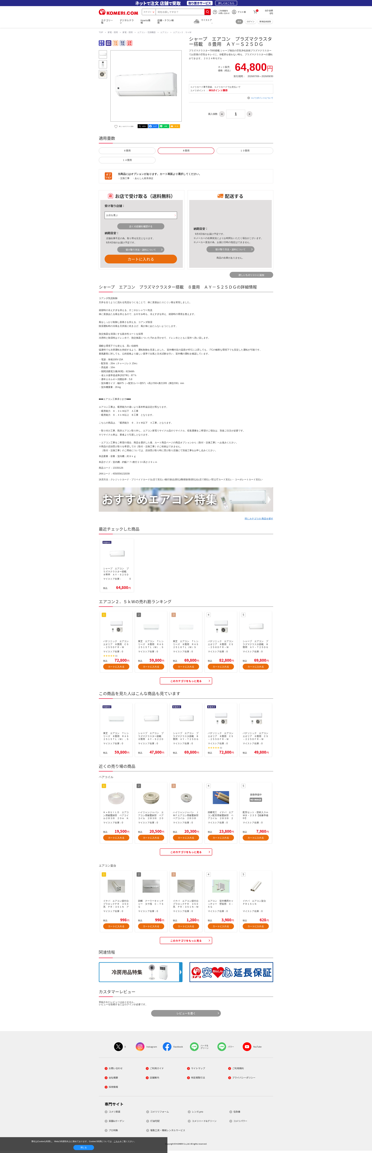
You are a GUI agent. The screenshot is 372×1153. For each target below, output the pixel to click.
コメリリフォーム (159, 1111)
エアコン (164, 32)
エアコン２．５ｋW (182, 32)
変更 (239, 21)
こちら (117, 1141)
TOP (101, 32)
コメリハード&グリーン (204, 1121)
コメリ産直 (114, 1111)
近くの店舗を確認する (140, 226)
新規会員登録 (265, 21)
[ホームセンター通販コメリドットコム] (118, 14)
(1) (116, 656)
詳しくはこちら (226, 3)
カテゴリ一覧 (107, 21)
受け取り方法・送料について (141, 249)
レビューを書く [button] (186, 1013)
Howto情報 (145, 21)
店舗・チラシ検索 (165, 21)
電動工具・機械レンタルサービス (167, 1130)
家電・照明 (113, 32)
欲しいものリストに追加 (251, 275)
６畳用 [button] (127, 150)
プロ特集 (113, 1130)
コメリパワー (240, 1121)
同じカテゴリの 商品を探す (259, 518)
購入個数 (213, 114)
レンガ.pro (197, 1111)
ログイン (250, 21)
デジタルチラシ (127, 21)
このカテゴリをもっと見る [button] (186, 681)
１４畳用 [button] (127, 160)
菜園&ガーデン (116, 1121)
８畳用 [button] (186, 150)
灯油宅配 (155, 1121)
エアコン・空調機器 (146, 32)
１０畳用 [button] (245, 150)
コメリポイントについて (262, 98)
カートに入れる (141, 259)
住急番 (236, 1111)
